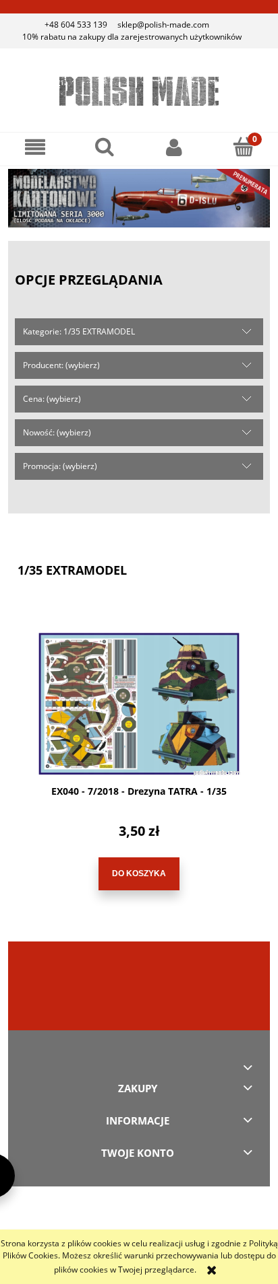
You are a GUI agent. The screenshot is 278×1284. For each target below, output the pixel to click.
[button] (35, 147)
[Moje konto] (173, 147)
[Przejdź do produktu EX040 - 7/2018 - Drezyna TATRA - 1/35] (139, 704)
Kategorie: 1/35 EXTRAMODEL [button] (79, 331)
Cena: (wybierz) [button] (52, 398)
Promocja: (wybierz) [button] (60, 466)
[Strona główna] (139, 91)
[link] (139, 198)
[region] (139, 198)
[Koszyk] (243, 146)
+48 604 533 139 (76, 24)
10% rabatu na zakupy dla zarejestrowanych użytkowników (132, 36)
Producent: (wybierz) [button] (61, 365)
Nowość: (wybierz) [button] (57, 432)
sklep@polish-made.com (163, 24)
